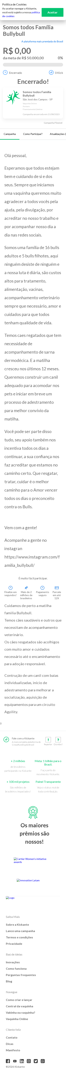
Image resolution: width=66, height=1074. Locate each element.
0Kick (59, 72)
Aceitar (52, 12)
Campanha (10, 133)
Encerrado (15, 72)
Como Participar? (33, 133)
